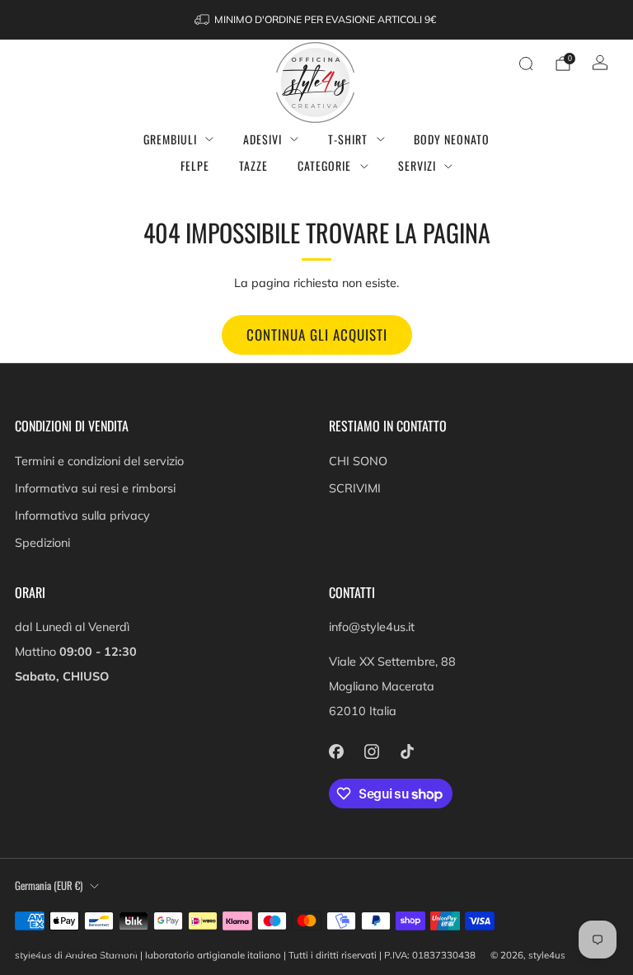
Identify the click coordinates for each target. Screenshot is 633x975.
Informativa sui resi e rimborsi (95, 488)
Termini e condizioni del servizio (99, 461)
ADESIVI (262, 139)
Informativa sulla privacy (82, 515)
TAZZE (253, 165)
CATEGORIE (324, 165)
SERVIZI (417, 165)
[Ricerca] (526, 63)
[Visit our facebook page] (336, 751)
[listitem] (316, 20)
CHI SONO (358, 461)
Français (35, 950)
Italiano (131, 950)
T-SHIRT (348, 139)
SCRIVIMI (355, 488)
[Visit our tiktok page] (406, 751)
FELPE (195, 165)
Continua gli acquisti (316, 334)
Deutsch (84, 950)
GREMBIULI (170, 139)
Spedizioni (42, 542)
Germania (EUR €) (48, 885)
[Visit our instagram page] (371, 751)
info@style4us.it (372, 626)
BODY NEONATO (452, 139)
